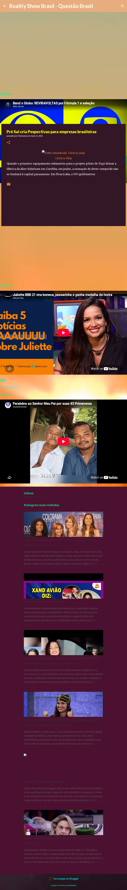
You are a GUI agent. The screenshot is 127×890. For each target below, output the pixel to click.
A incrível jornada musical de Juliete (43, 601)
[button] (9, 142)
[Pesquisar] (122, 6)
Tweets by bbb (8, 387)
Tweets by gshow (34, 496)
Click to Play (63, 158)
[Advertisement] (63, 254)
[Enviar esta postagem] (9, 185)
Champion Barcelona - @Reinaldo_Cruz (45, 781)
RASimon (72, 885)
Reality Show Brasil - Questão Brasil (51, 6)
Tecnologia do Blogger (65, 878)
